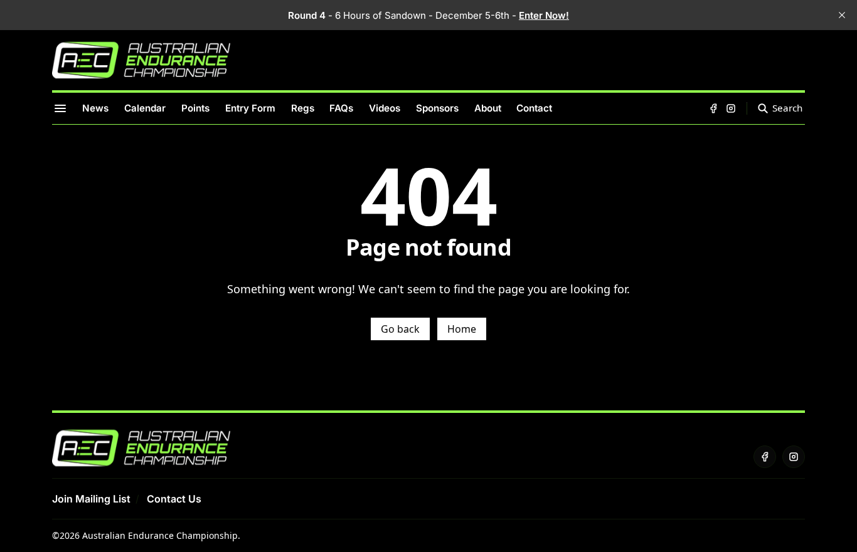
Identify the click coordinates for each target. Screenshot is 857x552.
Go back (400, 329)
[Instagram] (731, 108)
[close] (842, 15)
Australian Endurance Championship (160, 535)
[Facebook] (713, 108)
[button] (91, 498)
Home (461, 329)
